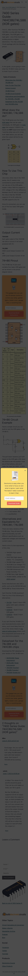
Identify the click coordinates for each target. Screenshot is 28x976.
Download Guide (14, 503)
